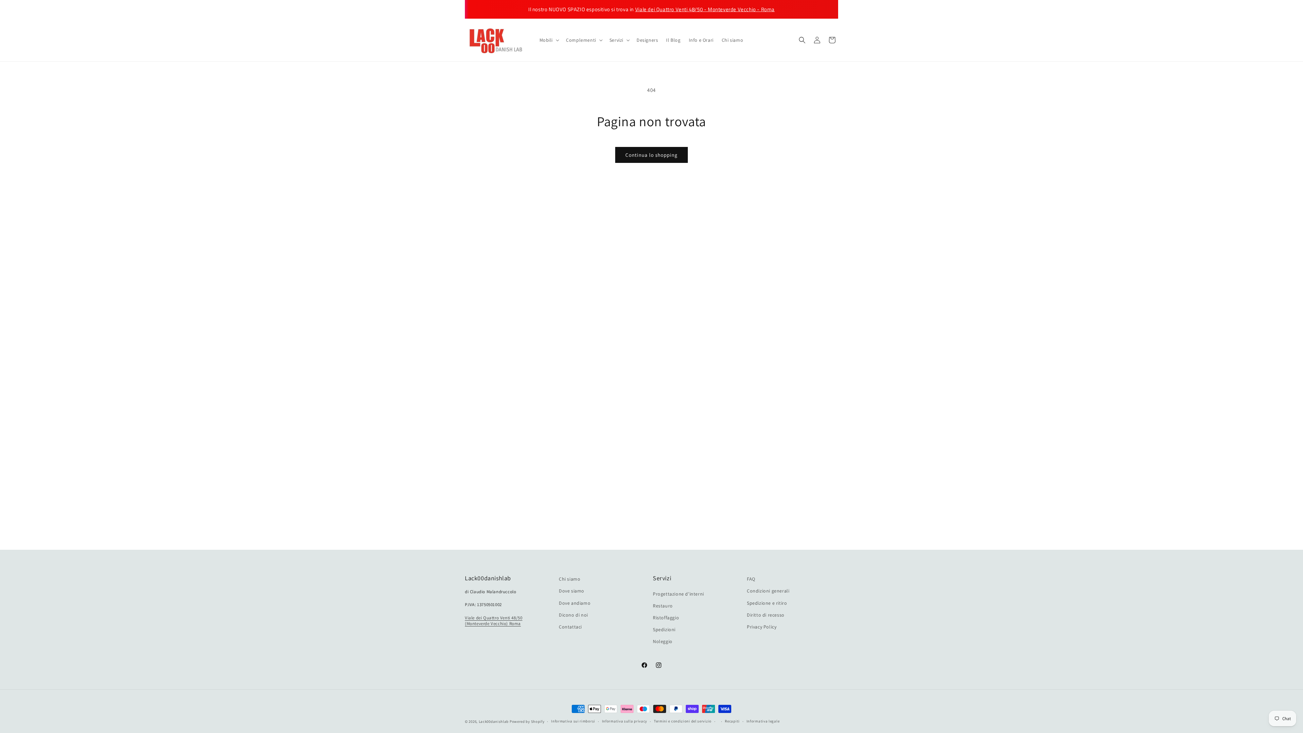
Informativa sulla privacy (624, 721)
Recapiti (732, 721)
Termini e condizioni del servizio (683, 721)
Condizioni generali (768, 591)
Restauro (663, 606)
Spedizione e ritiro (767, 603)
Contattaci (570, 627)
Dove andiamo (574, 603)
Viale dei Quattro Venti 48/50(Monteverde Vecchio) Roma (493, 620)
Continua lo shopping (651, 155)
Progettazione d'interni (678, 594)
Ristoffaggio (666, 618)
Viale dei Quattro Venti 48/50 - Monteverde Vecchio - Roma (705, 9)
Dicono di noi (573, 615)
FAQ (751, 579)
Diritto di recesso (766, 615)
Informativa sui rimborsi (573, 721)
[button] (548, 40)
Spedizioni (664, 629)
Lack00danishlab (494, 721)
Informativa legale (763, 721)
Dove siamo (571, 591)
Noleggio (663, 641)
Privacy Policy (761, 627)
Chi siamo (569, 579)
